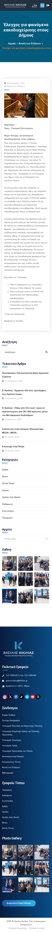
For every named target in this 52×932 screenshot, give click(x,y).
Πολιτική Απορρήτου (17, 928)
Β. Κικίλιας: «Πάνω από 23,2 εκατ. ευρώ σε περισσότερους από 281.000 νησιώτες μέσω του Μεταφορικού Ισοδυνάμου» (25, 411)
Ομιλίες (5, 490)
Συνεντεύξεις (8, 511)
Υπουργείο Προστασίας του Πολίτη (17, 751)
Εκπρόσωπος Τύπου (11, 762)
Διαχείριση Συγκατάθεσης (19, 903)
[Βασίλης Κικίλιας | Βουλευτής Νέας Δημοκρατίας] (15, 5)
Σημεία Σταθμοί (8, 715)
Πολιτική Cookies (37, 928)
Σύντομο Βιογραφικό (11, 720)
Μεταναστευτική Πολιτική (13, 756)
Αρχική (12, 43)
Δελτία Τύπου (8, 483)
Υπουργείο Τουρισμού (11, 740)
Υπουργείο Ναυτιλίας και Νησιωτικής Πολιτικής (22, 726)
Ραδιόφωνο (7, 504)
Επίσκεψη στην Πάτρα (13, 446)
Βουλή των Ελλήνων (30, 43)
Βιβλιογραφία (7, 773)
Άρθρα (5, 469)
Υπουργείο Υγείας (9, 745)
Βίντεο (5, 476)
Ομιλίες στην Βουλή (11, 497)
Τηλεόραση (7, 517)
